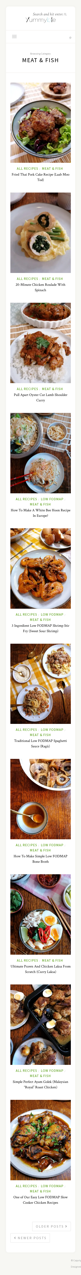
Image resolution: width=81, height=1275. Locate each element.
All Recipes (27, 168)
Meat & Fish (52, 168)
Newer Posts (31, 1238)
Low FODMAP (52, 499)
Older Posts (50, 1226)
